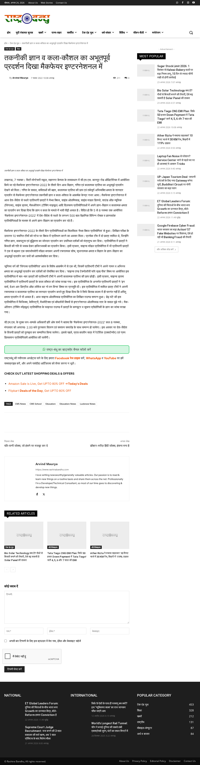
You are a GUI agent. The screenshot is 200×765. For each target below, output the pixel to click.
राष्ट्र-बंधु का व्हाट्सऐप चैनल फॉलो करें (68, 349)
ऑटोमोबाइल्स (53, 547)
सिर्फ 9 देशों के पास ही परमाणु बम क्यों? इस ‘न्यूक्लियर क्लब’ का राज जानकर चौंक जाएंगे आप (109, 707)
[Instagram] (188, 3)
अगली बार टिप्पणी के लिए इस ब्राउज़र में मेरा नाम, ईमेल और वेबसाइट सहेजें (45, 641)
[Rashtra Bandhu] (27, 18)
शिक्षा (18, 48)
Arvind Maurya (20, 77)
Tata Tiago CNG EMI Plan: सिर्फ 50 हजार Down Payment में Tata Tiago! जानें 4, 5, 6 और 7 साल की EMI (66, 557)
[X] (42, 88)
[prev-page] (6, 569)
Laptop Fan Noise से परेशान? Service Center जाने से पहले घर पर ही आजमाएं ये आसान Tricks (176, 160)
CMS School (36, 403)
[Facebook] (182, 3)
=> (66, 384)
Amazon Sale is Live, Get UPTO (29, 384)
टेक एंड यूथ (14, 43)
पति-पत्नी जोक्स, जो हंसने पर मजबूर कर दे (26, 446)
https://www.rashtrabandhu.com (52, 469)
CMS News (20, 403)
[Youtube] (193, 3)
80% (55, 384)
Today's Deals (78, 384)
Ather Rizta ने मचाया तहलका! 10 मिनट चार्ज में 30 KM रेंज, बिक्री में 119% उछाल (175, 139)
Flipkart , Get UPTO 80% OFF (39, 391)
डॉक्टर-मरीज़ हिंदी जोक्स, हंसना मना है (109, 446)
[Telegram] (69, 88)
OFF (61, 384)
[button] (191, 32)
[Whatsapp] (177, 3)
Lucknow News (87, 403)
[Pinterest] (51, 88)
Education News (68, 403)
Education (51, 403)
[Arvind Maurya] (6, 78)
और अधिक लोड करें (165, 249)
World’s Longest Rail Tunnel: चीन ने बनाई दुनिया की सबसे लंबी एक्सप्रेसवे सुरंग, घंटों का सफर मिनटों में (109, 727)
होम (5, 43)
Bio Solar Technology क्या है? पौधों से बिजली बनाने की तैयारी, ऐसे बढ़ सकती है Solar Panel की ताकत (23, 557)
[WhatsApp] (60, 88)
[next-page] (13, 569)
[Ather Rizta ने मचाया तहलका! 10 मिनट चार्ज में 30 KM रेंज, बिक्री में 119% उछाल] (109, 535)
